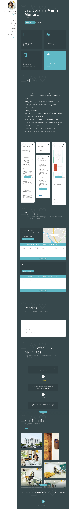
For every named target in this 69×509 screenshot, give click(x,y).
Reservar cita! (11, 37)
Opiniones (12, 31)
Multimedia (12, 34)
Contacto (12, 26)
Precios (13, 29)
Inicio (14, 20)
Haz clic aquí (49, 492)
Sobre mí (13, 23)
